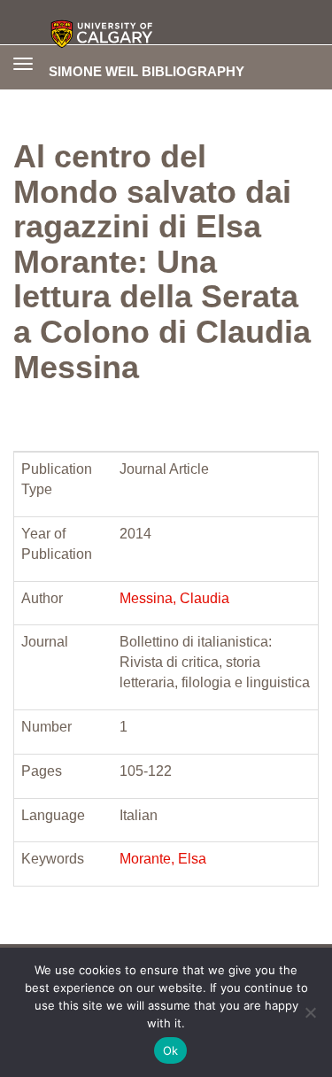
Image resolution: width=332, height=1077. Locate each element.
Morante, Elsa (163, 858)
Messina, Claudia (174, 598)
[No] (310, 1012)
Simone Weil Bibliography (146, 71)
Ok (171, 1050)
